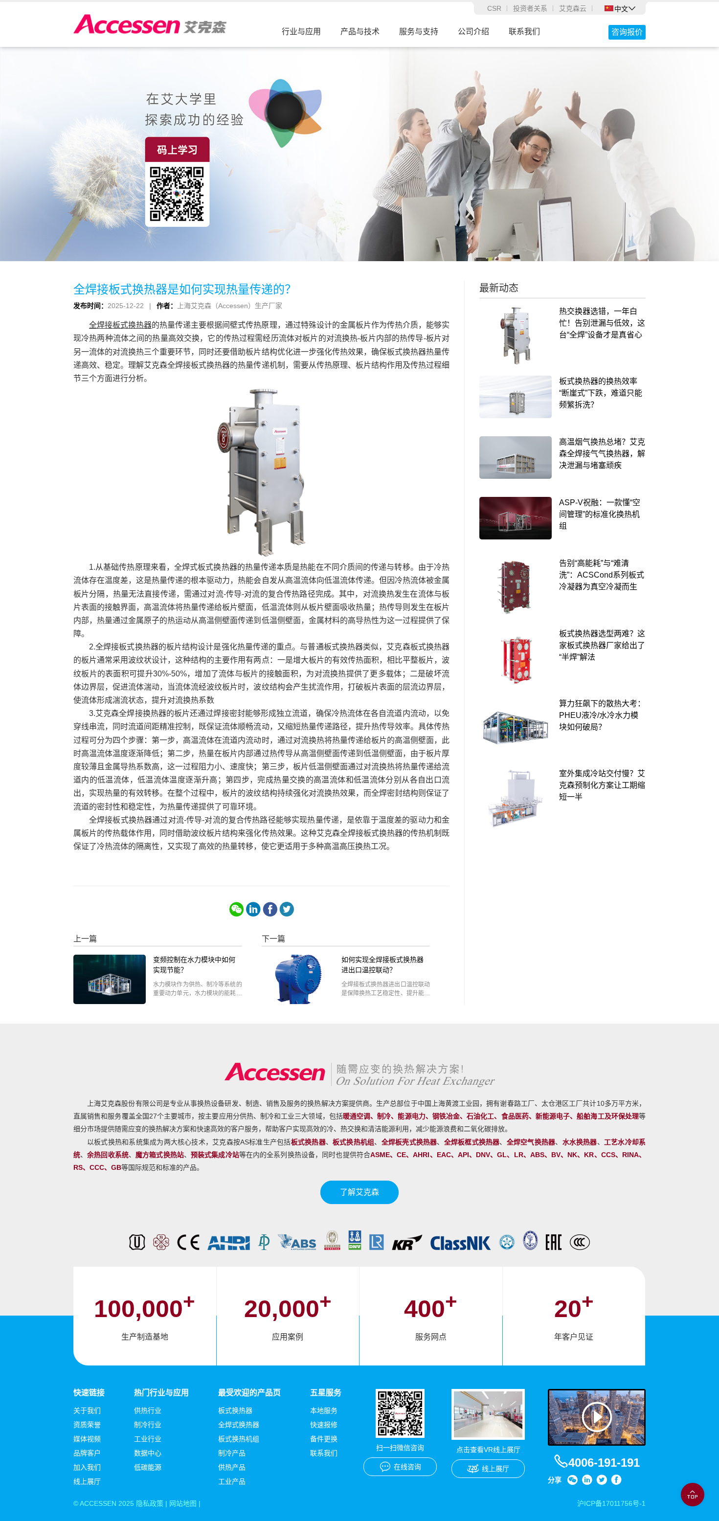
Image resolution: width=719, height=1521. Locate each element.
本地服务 (323, 1410)
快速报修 (323, 1425)
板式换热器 (235, 1410)
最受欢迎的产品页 (249, 1392)
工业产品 (232, 1481)
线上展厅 (87, 1481)
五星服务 (325, 1392)
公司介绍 (473, 31)
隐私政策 (149, 1503)
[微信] (236, 909)
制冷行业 (147, 1425)
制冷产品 (232, 1453)
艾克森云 (572, 8)
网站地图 (183, 1503)
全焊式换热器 (238, 1425)
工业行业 (147, 1439)
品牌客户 (87, 1453)
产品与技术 (360, 31)
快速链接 (89, 1392)
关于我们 (87, 1410)
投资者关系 (530, 8)
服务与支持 (418, 31)
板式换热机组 (238, 1439)
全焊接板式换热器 (120, 325)
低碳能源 (147, 1467)
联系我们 (524, 31)
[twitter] (286, 909)
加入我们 (87, 1467)
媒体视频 (87, 1439)
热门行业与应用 (161, 1392)
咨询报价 (627, 32)
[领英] (253, 909)
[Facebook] (270, 909)
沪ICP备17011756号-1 (611, 1503)
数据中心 (147, 1453)
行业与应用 (301, 31)
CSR (494, 8)
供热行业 (147, 1410)
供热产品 (232, 1467)
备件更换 (323, 1439)
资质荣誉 (87, 1425)
